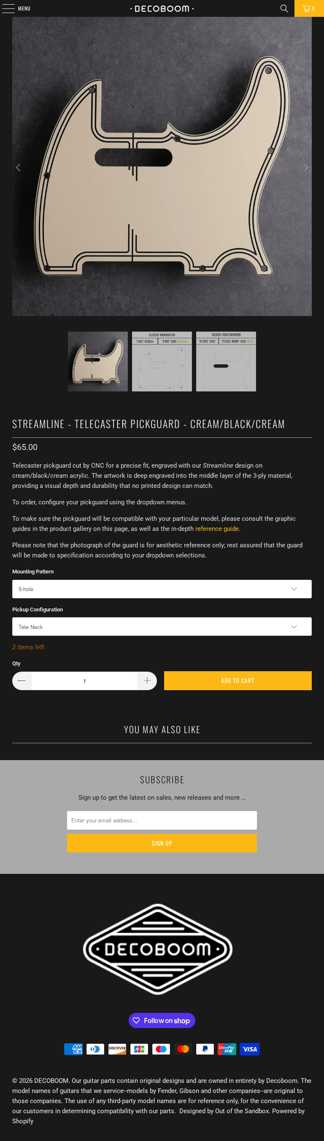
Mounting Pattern (33, 571)
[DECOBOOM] (162, 8)
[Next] (305, 168)
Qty (16, 663)
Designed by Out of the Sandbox (224, 1111)
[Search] (284, 8)
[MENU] (4, 8)
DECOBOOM (51, 1081)
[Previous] (18, 168)
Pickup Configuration (37, 609)
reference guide (217, 529)
